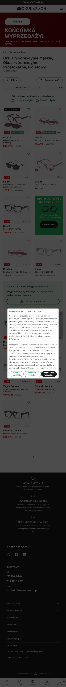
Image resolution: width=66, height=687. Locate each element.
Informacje (14, 339)
